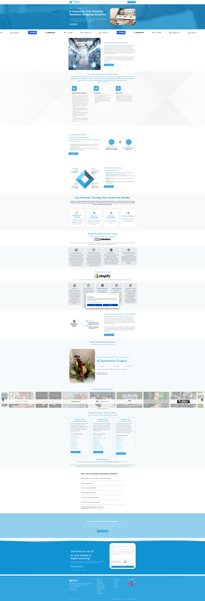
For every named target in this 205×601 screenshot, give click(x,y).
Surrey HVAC (73, 444)
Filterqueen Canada (119, 436)
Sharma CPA (73, 439)
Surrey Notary (73, 441)
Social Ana (73, 435)
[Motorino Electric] (156, 400)
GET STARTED (131, 2)
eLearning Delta (119, 438)
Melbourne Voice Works (98, 447)
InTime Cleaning (96, 444)
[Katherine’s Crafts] (102, 400)
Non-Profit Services (100, 587)
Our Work (109, 2)
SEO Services (99, 592)
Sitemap (134, 599)
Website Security (100, 593)
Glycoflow (95, 439)
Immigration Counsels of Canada (99, 438)
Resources (115, 2)
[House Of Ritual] (48, 400)
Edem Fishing (118, 442)
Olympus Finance (96, 441)
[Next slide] (202, 399)
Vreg (117, 448)
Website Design (100, 581)
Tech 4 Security (74, 447)
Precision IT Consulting (97, 435)
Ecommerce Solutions (101, 584)
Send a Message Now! (122, 566)
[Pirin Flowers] (183, 400)
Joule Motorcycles (119, 441)
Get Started (116, 587)
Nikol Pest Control (74, 438)
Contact (124, 2)
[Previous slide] (3, 399)
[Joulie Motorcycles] (75, 400)
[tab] (97, 408)
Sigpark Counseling (97, 436)
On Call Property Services (98, 445)
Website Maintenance (101, 586)
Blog (120, 2)
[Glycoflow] (21, 400)
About (97, 2)
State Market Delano (74, 442)
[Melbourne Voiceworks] (129, 400)
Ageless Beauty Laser (120, 439)
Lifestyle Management (75, 436)
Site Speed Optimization (101, 589)
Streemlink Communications (98, 448)
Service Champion (74, 445)
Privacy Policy (118, 599)
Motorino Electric (119, 447)
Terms (122, 599)
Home (94, 2)
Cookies (125, 599)
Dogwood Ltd (118, 445)
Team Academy (119, 449)
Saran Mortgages (96, 442)
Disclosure (130, 599)
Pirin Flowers (118, 444)
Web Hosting (99, 590)
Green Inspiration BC (75, 448)
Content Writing (100, 583)
